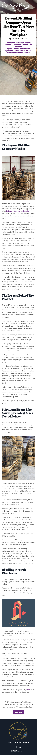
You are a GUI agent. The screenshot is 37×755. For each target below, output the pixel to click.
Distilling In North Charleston (19, 52)
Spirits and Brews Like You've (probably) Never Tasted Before (18, 49)
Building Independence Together (18, 211)
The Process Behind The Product (22, 45)
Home (10, 743)
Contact (26, 743)
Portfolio (18, 743)
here (28, 690)
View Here (18, 712)
